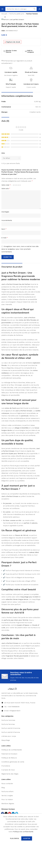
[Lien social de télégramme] (16, 813)
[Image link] (12, 689)
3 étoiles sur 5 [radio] (17, 185)
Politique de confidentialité (23, 832)
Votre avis (5, 188)
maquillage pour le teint (29, 597)
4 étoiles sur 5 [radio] (18, 185)
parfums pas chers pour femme (16, 620)
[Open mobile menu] (2, 9)
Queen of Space (23, 625)
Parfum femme (32, 14)
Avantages (5, 212)
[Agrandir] (5, 17)
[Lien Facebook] (2, 813)
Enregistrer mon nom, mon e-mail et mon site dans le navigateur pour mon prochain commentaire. (19, 249)
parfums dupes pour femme (12, 453)
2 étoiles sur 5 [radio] (15, 185)
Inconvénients (6, 220)
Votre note (6, 185)
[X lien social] (6, 813)
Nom (3, 229)
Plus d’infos (14, 838)
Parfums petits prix (16, 14)
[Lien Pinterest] (9, 813)
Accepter (26, 838)
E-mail (4, 238)
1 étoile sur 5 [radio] (13, 185)
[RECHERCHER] (35, 9)
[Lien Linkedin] (13, 813)
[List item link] (21, 706)
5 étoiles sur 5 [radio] (20, 185)
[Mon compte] (40, 9)
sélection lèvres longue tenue (17, 599)
